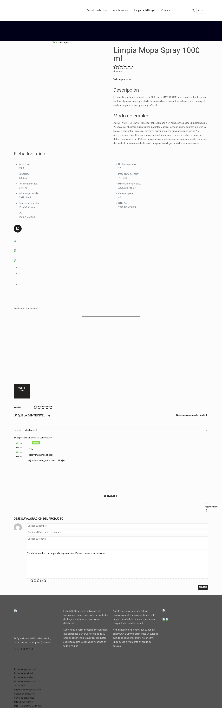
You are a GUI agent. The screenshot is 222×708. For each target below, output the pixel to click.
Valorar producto (122, 79)
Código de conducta (24, 693)
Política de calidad (23, 673)
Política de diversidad (25, 681)
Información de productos (27, 689)
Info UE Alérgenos (23, 702)
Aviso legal (19, 685)
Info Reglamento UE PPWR (28, 706)
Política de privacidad (25, 669)
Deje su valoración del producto (192, 415)
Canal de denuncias (24, 697)
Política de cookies (23, 677)
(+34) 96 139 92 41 (23, 649)
